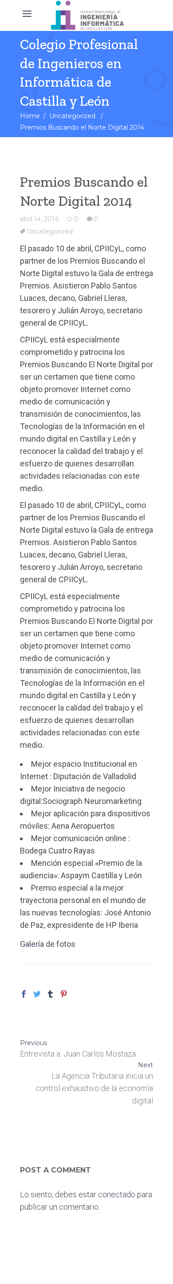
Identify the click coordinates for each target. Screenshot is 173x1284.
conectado (116, 1194)
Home (30, 116)
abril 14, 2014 (39, 219)
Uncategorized (72, 116)
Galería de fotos (47, 944)
